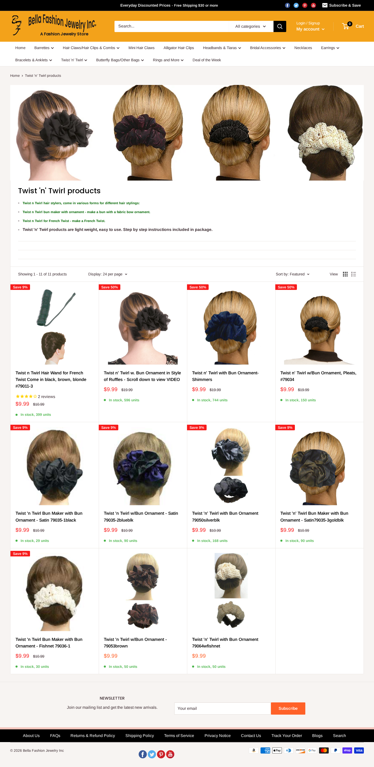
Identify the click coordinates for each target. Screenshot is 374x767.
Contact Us (251, 735)
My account (308, 29)
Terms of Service (179, 735)
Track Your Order (286, 735)
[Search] (280, 26)
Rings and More (166, 60)
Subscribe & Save (345, 5)
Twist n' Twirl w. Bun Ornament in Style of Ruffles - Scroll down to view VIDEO (142, 376)
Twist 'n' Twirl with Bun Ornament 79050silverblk (225, 516)
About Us (31, 735)
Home (20, 48)
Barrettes (42, 48)
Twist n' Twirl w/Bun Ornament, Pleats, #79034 (318, 376)
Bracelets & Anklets (31, 60)
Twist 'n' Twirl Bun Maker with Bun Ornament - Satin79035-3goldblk (314, 516)
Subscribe (288, 708)
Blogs (317, 735)
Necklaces (303, 48)
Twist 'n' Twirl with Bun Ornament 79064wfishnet (225, 642)
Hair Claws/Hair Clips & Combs (89, 48)
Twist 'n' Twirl (72, 60)
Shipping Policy (139, 735)
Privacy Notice (218, 735)
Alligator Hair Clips (179, 48)
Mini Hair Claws (141, 48)
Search (339, 735)
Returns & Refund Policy (92, 735)
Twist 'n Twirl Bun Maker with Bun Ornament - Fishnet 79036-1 (49, 642)
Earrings (328, 48)
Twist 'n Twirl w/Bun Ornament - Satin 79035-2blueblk (141, 516)
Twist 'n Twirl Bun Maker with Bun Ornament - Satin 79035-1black (49, 516)
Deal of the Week (207, 60)
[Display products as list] (353, 274)
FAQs (55, 735)
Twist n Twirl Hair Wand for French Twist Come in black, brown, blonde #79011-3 (51, 380)
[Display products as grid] (345, 274)
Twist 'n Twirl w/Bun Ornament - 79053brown (135, 642)
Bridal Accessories (265, 48)
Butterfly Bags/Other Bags (118, 60)
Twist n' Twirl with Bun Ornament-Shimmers (225, 376)
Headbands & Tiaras (220, 48)
